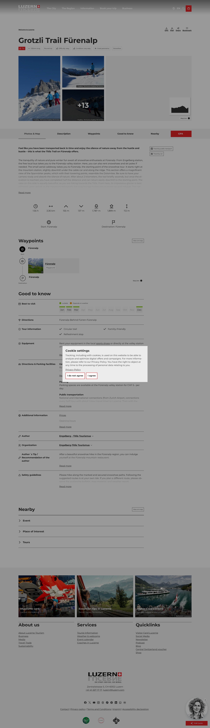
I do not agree (75, 375)
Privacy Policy (73, 369)
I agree (92, 375)
